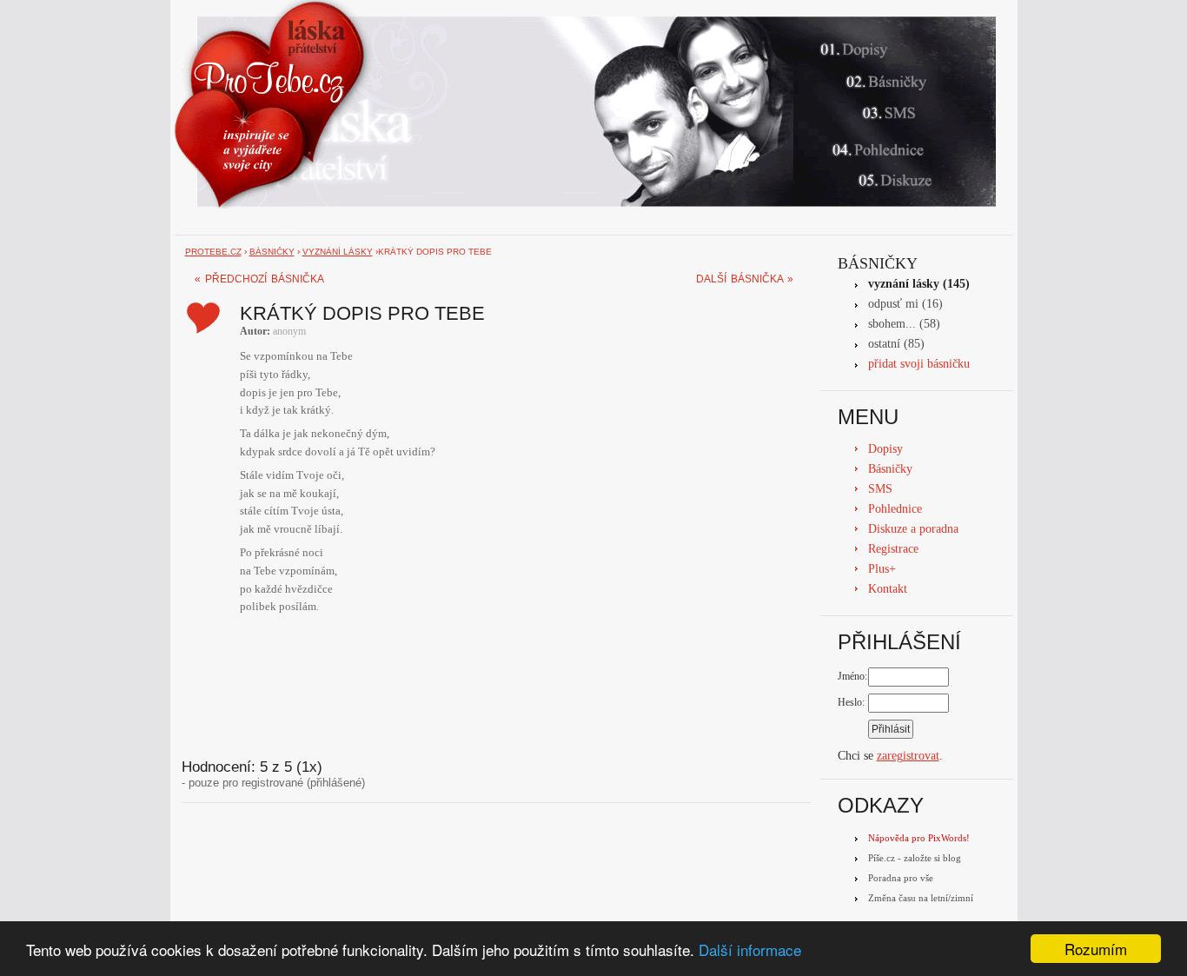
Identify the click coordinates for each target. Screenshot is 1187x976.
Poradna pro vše (900, 878)
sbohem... (892, 323)
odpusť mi (893, 303)
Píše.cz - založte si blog (914, 858)
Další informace (750, 949)
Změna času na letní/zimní (920, 898)
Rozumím (1095, 948)
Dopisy (885, 448)
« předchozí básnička (259, 279)
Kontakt (887, 588)
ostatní (884, 343)
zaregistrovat (908, 755)
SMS (880, 488)
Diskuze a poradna (913, 528)
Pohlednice (895, 508)
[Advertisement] (493, 687)
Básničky (878, 263)
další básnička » (744, 279)
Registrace (893, 548)
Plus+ (882, 568)
